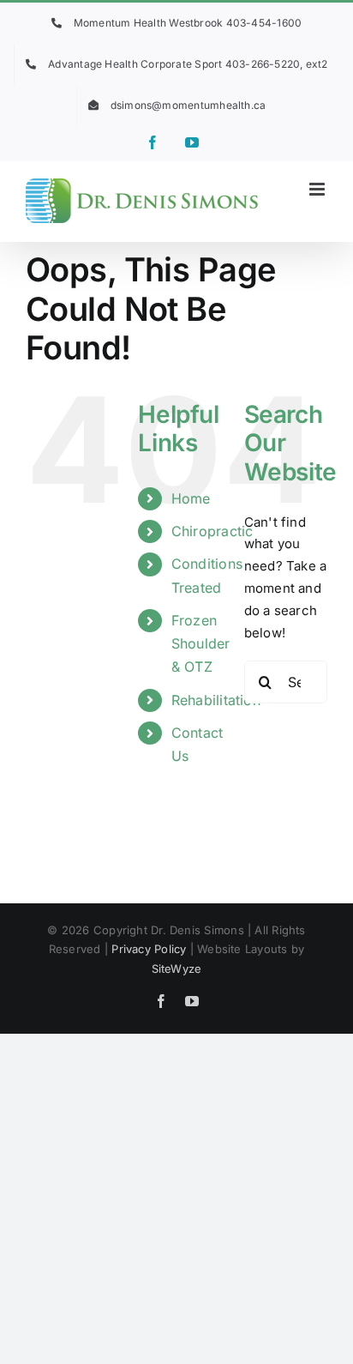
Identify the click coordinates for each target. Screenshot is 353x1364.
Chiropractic (212, 531)
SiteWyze (177, 968)
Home (191, 498)
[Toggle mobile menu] (318, 189)
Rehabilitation (215, 700)
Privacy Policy (148, 949)
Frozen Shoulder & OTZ (200, 643)
